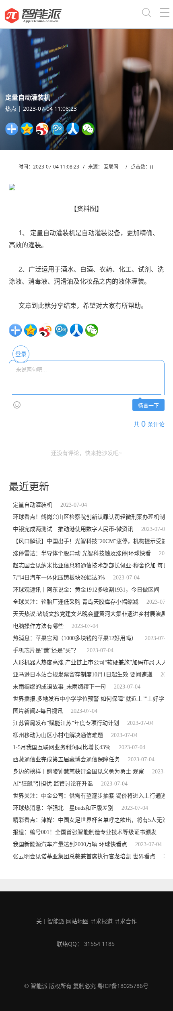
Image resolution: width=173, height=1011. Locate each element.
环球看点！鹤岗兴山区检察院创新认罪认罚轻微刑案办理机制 (89, 517)
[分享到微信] (88, 128)
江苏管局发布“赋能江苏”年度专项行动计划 (66, 723)
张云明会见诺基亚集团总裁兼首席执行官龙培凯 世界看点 (84, 856)
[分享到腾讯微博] (57, 128)
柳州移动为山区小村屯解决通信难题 (58, 735)
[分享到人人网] (72, 128)
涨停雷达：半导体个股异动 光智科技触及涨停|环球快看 (82, 553)
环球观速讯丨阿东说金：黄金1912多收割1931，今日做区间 (86, 590)
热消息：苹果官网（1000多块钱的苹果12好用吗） (75, 638)
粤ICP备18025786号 (122, 986)
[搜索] (146, 14)
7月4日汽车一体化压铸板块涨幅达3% (59, 578)
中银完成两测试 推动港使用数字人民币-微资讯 (73, 529)
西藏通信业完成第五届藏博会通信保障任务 (66, 759)
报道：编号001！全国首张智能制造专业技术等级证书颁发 (85, 832)
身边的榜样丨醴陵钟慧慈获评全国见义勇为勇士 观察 (78, 772)
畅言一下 (148, 405)
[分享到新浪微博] (42, 128)
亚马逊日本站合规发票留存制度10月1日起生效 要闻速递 (82, 675)
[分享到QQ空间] (27, 128)
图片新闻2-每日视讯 (38, 711)
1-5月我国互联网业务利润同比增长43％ (62, 747)
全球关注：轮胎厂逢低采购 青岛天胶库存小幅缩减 (75, 602)
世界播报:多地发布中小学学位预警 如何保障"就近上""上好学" (90, 699)
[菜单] (164, 14)
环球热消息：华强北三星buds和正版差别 (63, 808)
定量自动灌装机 (32, 505)
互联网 (111, 166)
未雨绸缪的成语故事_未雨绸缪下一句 (59, 687)
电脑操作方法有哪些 (38, 626)
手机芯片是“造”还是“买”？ (46, 650)
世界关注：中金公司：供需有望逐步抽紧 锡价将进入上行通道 (90, 796)
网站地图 (77, 921)
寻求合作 (125, 921)
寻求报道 (101, 921)
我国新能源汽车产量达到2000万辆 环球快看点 (70, 844)
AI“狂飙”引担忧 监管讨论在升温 (53, 784)
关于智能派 (50, 921)
